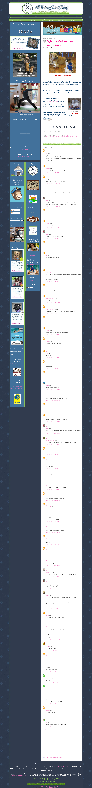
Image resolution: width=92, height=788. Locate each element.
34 (46, 526)
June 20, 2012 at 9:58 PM (53, 172)
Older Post (79, 750)
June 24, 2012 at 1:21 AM (53, 265)
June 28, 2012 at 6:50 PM (53, 454)
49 (46, 708)
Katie (47, 200)
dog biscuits (52, 136)
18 (46, 352)
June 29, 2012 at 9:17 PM (53, 544)
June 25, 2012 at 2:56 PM (53, 324)
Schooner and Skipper (50, 212)
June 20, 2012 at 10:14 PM (53, 183)
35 (46, 537)
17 (46, 339)
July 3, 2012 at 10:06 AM (53, 621)
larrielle (47, 485)
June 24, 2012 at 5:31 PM (53, 291)
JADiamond (48, 506)
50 (46, 721)
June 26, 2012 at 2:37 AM (53, 378)
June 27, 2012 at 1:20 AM (53, 389)
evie (46, 244)
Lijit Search (33, 212)
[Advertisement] (53, 739)
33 (46, 516)
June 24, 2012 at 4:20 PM (53, 281)
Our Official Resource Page (16, 386)
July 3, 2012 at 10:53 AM (53, 639)
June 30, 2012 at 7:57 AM (53, 555)
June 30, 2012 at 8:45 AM (53, 565)
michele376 (48, 538)
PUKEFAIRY (48, 678)
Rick (47, 374)
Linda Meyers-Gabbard (50, 656)
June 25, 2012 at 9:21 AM (53, 302)
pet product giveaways (64, 137)
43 (46, 644)
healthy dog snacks (53, 137)
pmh (46, 255)
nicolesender (48, 583)
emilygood (48, 551)
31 (46, 494)
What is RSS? (25, 28)
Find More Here (13, 363)
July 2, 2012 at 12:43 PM (53, 588)
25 (46, 426)
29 (46, 473)
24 (46, 416)
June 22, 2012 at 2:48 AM (53, 248)
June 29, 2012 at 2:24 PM (53, 500)
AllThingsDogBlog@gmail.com (20, 775)
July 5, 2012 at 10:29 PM (53, 726)
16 (46, 329)
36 (46, 549)
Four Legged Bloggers (50, 440)
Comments (14, 212)
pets (71, 137)
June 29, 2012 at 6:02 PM (53, 532)
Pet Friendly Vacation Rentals (16, 390)
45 (46, 666)
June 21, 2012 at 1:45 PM (53, 227)
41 (46, 614)
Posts (13, 210)
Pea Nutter (49, 101)
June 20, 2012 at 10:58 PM (53, 206)
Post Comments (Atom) (53, 752)
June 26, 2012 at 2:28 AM (53, 368)
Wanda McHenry (49, 451)
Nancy (47, 364)
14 (46, 307)
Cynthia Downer (49, 572)
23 (46, 405)
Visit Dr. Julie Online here (32, 255)
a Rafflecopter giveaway (46, 133)
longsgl (47, 615)
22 (46, 394)
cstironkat (48, 168)
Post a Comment (46, 729)
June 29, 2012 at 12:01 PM (53, 478)
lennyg (47, 319)
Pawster (11, 384)
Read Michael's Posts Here (32, 264)
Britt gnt (47, 517)
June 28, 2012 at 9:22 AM (53, 433)
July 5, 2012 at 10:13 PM (53, 715)
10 (46, 254)
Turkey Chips (55, 101)
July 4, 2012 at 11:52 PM (52, 703)
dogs (77, 136)
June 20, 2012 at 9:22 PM (53, 162)
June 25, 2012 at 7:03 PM (53, 334)
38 (46, 571)
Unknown (48, 496)
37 (46, 560)
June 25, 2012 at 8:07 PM (53, 346)
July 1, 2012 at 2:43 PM (52, 576)
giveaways (45, 137)
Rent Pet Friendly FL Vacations (16, 388)
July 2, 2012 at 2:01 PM (52, 608)
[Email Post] (69, 135)
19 (46, 362)
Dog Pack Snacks (65, 136)
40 (46, 593)
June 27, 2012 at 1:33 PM (53, 400)
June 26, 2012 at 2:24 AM (53, 357)
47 (46, 687)
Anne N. (47, 385)
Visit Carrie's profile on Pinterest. (25, 156)
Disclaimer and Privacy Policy (62, 766)
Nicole (47, 561)
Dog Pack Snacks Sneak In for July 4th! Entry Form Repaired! (60, 43)
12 (46, 286)
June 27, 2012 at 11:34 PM (53, 410)
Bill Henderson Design (51, 787)
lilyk (46, 722)
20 (46, 373)
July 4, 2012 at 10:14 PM (53, 682)
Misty (47, 153)
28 (46, 459)
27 (46, 449)
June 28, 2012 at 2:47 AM (53, 421)
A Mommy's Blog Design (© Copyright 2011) (49, 786)
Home (62, 750)
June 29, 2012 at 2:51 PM (53, 510)
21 (46, 384)
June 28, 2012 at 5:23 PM (53, 444)
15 (46, 318)
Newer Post (45, 750)
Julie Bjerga (48, 272)
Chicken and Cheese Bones (53, 103)
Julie (47, 179)
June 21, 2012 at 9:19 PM (53, 238)
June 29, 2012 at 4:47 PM (53, 521)
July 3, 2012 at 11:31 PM (52, 671)
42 (46, 626)
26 (46, 439)
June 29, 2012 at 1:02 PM (53, 489)
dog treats (72, 136)
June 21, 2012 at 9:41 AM (53, 216)
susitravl (47, 646)
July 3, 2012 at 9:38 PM (52, 661)
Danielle (47, 341)
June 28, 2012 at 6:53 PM (53, 468)
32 (46, 505)
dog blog (58, 136)
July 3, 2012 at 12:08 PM (53, 650)
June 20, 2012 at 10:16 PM (53, 194)
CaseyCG (48, 710)
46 (46, 676)
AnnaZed (48, 595)
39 (46, 581)
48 (46, 698)
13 (46, 297)
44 (46, 655)
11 (46, 271)
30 (46, 484)
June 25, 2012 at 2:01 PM (53, 313)
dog (47, 136)
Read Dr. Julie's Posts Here (33, 253)
